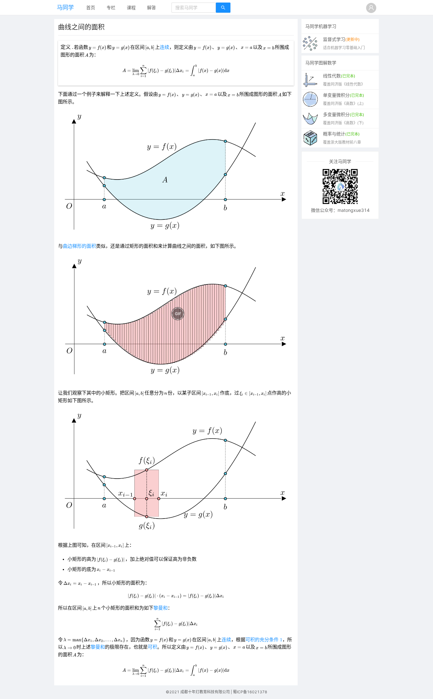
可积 (152, 647)
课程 (131, 7)
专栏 (111, 7)
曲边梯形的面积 (79, 246)
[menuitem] (90, 8)
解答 (151, 7)
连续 (164, 47)
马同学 (65, 7)
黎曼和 (160, 608)
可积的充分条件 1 (263, 639)
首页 (90, 7)
